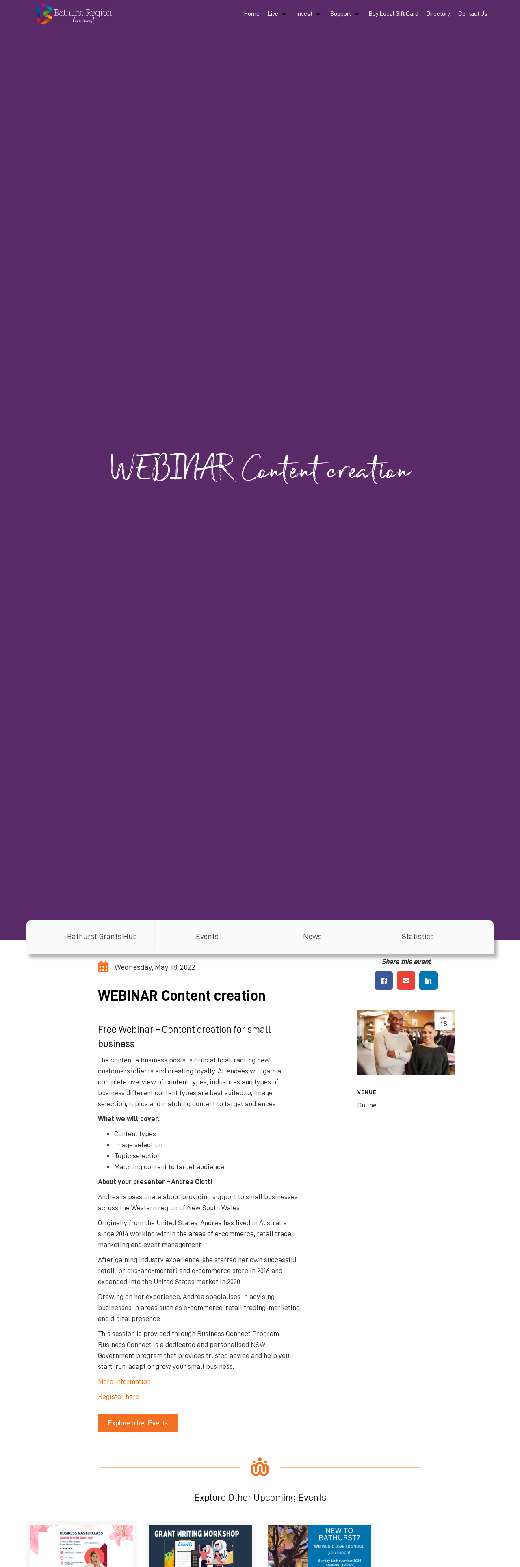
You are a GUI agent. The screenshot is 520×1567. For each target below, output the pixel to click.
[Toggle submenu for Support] (357, 14)
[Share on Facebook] (384, 980)
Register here (118, 1396)
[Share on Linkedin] (428, 980)
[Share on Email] (406, 980)
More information (124, 1381)
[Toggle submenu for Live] (284, 14)
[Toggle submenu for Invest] (318, 14)
